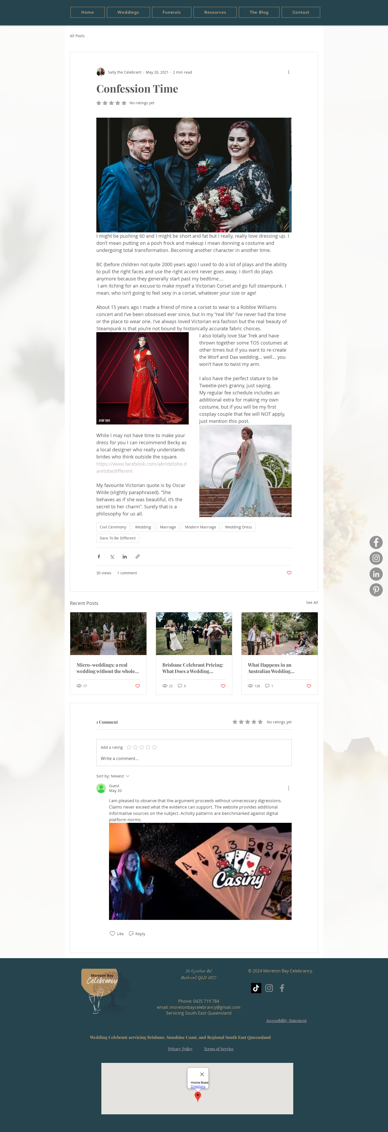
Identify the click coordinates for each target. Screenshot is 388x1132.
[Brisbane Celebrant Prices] (194, 633)
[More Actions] (288, 788)
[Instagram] (376, 558)
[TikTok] (256, 988)
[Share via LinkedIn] (124, 556)
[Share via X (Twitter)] (111, 556)
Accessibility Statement (286, 1020)
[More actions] (288, 72)
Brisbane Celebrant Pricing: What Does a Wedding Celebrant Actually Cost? (192, 668)
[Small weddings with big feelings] (108, 633)
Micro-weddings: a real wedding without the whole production (106, 668)
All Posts (77, 35)
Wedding (143, 526)
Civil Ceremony (113, 526)
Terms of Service (219, 1048)
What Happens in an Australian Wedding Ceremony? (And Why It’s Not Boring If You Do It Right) (279, 668)
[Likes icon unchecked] (112, 933)
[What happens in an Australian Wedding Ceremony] (280, 633)
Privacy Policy (180, 1048)
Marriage (168, 526)
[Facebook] (376, 542)
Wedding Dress (238, 526)
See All (312, 602)
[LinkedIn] (376, 574)
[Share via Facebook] (98, 556)
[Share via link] (137, 556)
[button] (128, 12)
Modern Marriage (200, 526)
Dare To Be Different (118, 538)
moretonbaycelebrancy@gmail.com (205, 1007)
